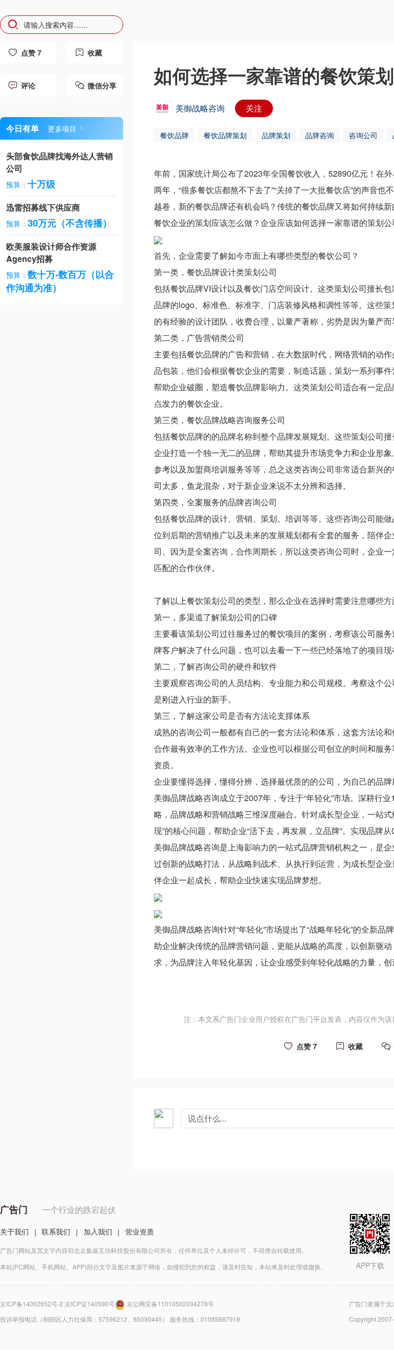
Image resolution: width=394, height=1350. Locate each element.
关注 (254, 108)
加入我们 (98, 1231)
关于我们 (14, 1231)
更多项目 (62, 128)
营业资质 (139, 1231)
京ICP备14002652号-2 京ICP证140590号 (57, 1303)
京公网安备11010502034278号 (170, 1303)
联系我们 (56, 1231)
